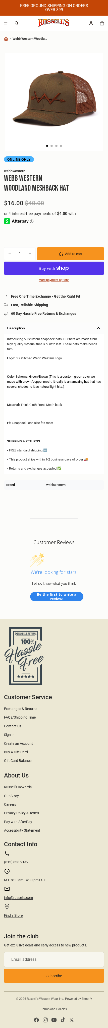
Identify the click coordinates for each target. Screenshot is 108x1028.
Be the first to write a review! (56, 596)
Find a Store (13, 915)
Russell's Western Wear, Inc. (45, 999)
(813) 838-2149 (16, 862)
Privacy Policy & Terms (21, 813)
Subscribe (54, 976)
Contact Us (12, 726)
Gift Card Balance (17, 761)
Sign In (9, 735)
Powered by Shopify (78, 999)
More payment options (54, 280)
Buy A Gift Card (16, 752)
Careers (10, 804)
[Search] (16, 23)
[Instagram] (45, 1020)
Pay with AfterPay (18, 822)
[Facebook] (36, 1020)
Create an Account (18, 743)
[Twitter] (72, 1020)
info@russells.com (18, 898)
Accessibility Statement (22, 830)
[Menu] (6, 23)
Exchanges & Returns (20, 709)
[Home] (6, 39)
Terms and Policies (54, 1009)
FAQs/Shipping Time (20, 717)
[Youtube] (54, 1020)
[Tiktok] (63, 1020)
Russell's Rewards (18, 787)
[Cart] (101, 23)
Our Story (11, 796)
